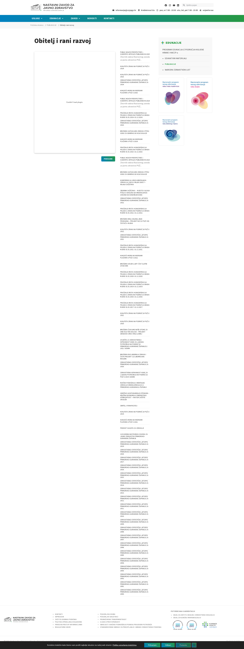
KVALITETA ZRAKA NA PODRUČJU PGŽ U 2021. (134, 314)
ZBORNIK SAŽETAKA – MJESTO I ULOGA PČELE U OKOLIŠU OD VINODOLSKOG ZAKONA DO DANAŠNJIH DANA (135, 192)
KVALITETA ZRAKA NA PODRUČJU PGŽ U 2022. (134, 230)
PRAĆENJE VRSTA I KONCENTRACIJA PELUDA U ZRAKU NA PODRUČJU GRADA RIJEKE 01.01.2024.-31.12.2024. (134, 115)
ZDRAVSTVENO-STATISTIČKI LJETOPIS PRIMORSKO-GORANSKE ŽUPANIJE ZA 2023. (134, 123)
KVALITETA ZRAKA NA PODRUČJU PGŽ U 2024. (134, 67)
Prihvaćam (152, 645)
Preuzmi (108, 159)
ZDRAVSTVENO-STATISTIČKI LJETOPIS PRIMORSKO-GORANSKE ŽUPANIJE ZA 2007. (134, 537)
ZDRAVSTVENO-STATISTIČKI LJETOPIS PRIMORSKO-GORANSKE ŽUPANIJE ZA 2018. (134, 452)
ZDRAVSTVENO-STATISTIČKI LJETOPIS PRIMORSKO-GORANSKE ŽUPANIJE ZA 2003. (134, 568)
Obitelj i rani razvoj (128, 405)
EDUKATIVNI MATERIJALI (176, 58)
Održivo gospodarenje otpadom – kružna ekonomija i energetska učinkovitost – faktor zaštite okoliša (134, 396)
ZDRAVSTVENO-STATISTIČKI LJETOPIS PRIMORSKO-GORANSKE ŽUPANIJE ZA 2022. (134, 200)
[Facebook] (166, 5)
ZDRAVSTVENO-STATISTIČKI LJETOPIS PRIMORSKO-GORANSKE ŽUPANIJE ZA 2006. (134, 545)
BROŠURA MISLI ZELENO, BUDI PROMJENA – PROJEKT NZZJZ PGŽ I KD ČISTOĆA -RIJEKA (134, 221)
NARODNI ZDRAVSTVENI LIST (177, 69)
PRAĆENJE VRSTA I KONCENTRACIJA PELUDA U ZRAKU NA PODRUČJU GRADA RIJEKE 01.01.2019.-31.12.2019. (134, 284)
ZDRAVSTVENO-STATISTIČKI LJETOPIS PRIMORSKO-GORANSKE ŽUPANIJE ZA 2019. (134, 444)
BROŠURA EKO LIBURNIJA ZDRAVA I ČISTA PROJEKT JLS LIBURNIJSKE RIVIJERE (133, 356)
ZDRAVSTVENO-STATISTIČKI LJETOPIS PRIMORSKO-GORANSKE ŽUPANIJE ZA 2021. (134, 237)
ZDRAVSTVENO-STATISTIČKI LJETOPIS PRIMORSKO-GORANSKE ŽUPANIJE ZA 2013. (134, 490)
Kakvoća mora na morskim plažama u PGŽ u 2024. (131, 140)
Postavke (183, 645)
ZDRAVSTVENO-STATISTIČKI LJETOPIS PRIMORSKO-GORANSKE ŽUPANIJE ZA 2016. (134, 467)
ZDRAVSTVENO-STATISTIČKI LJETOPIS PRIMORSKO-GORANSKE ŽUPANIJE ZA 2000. (134, 592)
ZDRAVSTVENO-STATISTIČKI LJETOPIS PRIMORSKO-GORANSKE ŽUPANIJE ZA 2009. (134, 522)
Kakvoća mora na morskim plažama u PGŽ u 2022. (131, 256)
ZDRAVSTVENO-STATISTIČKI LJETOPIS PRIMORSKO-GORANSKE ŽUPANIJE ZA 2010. (134, 514)
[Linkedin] (178, 5)
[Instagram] (170, 5)
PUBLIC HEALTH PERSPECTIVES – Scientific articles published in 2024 (135, 99)
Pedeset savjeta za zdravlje (132, 428)
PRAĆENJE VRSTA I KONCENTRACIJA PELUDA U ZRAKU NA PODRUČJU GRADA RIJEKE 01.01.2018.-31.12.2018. (134, 294)
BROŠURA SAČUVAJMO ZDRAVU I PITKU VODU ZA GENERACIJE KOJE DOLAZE (134, 132)
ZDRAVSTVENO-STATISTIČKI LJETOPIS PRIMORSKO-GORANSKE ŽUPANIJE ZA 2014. (134, 483)
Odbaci (168, 645)
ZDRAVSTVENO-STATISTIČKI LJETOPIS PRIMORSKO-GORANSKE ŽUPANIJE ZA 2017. (134, 459)
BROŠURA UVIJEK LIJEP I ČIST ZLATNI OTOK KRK (133, 265)
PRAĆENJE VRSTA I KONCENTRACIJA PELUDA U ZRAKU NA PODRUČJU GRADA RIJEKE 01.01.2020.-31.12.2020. (134, 274)
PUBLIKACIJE (51, 25)
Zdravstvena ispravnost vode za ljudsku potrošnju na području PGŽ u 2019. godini (134, 374)
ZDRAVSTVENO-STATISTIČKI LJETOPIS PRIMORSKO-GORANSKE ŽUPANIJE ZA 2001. (134, 584)
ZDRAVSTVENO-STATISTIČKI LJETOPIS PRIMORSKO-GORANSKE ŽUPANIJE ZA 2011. (134, 506)
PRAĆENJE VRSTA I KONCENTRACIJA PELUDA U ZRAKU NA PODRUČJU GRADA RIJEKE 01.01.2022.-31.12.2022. (134, 211)
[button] (37, 18)
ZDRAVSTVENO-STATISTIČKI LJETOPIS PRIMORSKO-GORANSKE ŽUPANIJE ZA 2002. (134, 576)
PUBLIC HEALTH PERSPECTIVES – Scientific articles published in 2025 (135, 53)
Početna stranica (36, 25)
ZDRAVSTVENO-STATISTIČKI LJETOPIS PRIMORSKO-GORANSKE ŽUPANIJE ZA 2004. (134, 560)
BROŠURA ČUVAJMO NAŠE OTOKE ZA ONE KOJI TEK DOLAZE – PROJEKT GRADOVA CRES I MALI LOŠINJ (134, 331)
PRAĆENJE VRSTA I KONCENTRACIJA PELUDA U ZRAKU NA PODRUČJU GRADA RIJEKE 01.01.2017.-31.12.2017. (134, 305)
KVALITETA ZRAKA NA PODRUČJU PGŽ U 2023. (134, 75)
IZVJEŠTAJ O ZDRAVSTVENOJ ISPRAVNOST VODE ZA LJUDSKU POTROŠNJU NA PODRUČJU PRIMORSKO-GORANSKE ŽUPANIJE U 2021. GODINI (133, 344)
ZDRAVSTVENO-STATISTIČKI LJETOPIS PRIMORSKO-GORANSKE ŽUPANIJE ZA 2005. (134, 553)
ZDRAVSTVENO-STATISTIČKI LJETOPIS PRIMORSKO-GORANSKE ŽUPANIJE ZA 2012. (134, 498)
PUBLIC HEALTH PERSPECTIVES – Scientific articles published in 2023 (135, 159)
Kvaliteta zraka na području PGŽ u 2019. (134, 413)
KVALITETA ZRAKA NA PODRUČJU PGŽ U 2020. (134, 322)
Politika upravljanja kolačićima (124, 645)
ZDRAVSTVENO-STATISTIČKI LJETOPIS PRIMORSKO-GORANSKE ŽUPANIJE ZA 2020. (134, 364)
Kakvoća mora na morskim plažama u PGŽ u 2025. (131, 91)
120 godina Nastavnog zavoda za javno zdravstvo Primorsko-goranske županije (134, 436)
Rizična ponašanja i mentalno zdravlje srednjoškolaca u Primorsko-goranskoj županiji (133, 385)
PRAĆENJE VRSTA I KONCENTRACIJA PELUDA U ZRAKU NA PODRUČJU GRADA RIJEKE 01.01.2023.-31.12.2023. (134, 149)
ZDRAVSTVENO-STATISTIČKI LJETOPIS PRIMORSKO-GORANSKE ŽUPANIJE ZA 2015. (134, 475)
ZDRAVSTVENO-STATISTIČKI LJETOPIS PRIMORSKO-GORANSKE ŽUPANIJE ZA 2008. (134, 529)
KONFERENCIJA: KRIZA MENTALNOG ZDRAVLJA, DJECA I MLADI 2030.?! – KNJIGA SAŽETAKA (133, 182)
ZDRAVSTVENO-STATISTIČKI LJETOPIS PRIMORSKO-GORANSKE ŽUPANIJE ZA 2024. (134, 82)
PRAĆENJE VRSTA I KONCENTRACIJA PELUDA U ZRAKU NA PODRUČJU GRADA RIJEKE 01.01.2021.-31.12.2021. (134, 247)
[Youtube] (174, 5)
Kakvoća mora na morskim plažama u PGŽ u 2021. (131, 421)
